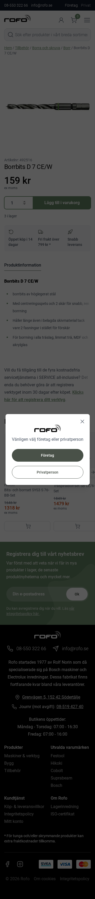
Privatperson (47, 472)
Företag (47, 455)
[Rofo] (47, 428)
